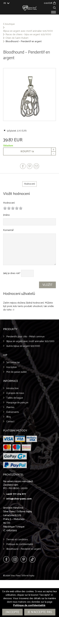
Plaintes (10, 407)
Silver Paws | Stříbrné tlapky (22, 576)
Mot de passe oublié (16, 372)
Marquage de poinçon (17, 402)
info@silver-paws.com (19, 499)
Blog (8, 417)
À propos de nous (15, 393)
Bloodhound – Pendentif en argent (23, 549)
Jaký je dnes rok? (11, 273)
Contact (10, 421)
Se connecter (13, 362)
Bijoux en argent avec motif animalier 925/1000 (28, 31)
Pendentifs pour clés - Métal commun (25, 336)
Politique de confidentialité (19, 544)
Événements (12, 412)
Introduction (12, 388)
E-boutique (9, 24)
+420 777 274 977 (16, 494)
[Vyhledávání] (54, 7)
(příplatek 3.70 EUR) (17, 131)
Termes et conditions (17, 539)
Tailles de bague (14, 398)
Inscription (11, 367)
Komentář (8, 230)
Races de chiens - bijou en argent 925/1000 (28, 34)
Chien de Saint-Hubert (17, 38)
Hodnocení (9, 203)
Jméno (6, 215)
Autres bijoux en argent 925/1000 (23, 346)
